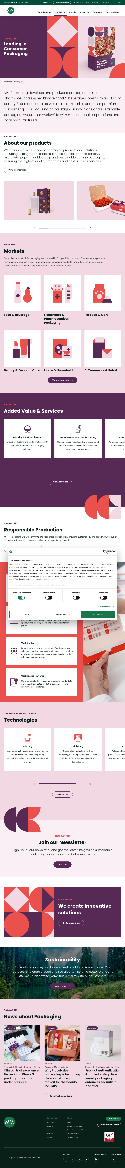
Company (97, 12)
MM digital (105, 3)
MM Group (8, 81)
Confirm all (98, 614)
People (72, 12)
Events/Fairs (78, 3)
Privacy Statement (73, 1134)
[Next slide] (90, 228)
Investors (84, 12)
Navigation (52, 1118)
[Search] (113, 2)
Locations (95, 3)
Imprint (69, 1123)
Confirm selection (62, 614)
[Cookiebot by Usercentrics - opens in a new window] (105, 552)
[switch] (48, 598)
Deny (27, 614)
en (119, 3)
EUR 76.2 (15, 3)
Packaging (60, 12)
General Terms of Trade (75, 1126)
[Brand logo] (9, 10)
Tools (69, 1118)
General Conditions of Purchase (77, 1130)
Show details (105, 607)
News (87, 3)
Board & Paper (45, 12)
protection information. (56, 585)
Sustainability (112, 12)
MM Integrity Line (72, 1137)
